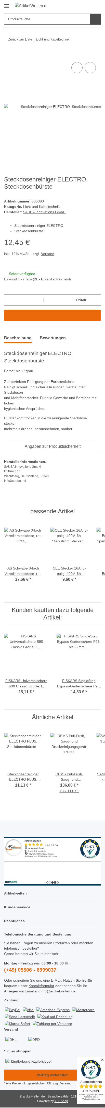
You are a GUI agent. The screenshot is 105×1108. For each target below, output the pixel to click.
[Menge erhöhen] (95, 300)
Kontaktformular (41, 986)
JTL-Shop (61, 1101)
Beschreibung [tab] (18, 338)
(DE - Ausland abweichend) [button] (52, 279)
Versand (47, 254)
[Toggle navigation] (6, 4)
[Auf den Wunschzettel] (90, 67)
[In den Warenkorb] (8, 55)
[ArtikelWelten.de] (30, 6)
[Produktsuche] (95, 19)
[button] (80, 6)
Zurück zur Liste (20, 39)
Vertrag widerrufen (53, 1075)
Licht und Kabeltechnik (41, 207)
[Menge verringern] (9, 300)
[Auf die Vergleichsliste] (77, 67)
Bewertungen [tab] (53, 338)
